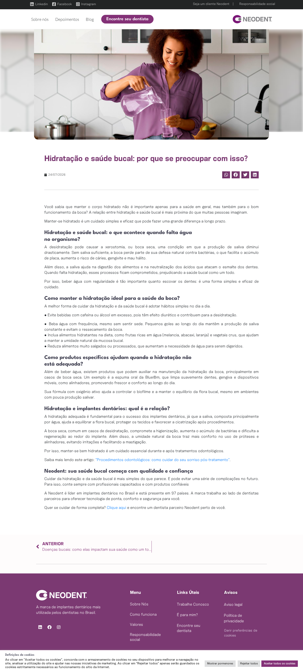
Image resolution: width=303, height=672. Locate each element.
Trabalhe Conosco (193, 604)
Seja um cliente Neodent (211, 4)
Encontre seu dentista (188, 628)
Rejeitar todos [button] (249, 663)
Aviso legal (233, 605)
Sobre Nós (139, 604)
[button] (127, 19)
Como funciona (143, 615)
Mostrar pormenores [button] (220, 663)
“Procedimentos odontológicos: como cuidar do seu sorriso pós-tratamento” (162, 460)
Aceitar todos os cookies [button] (279, 663)
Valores (136, 625)
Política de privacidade (234, 618)
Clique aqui (116, 508)
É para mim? (187, 615)
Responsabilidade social (257, 4)
